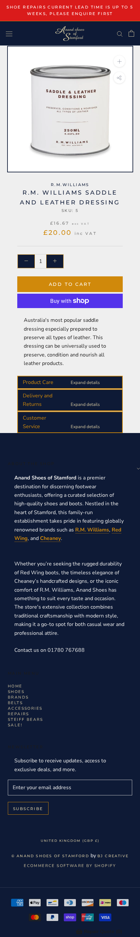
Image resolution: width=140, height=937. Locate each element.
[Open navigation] (9, 33)
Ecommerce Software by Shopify (70, 865)
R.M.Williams (70, 184)
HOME (15, 686)
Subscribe (28, 808)
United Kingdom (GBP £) (70, 841)
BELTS (15, 702)
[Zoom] (119, 61)
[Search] (120, 34)
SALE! (15, 725)
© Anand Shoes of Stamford (50, 856)
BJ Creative (113, 856)
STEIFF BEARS (25, 719)
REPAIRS (18, 714)
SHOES (16, 691)
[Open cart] (131, 33)
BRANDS (18, 697)
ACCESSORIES (25, 708)
